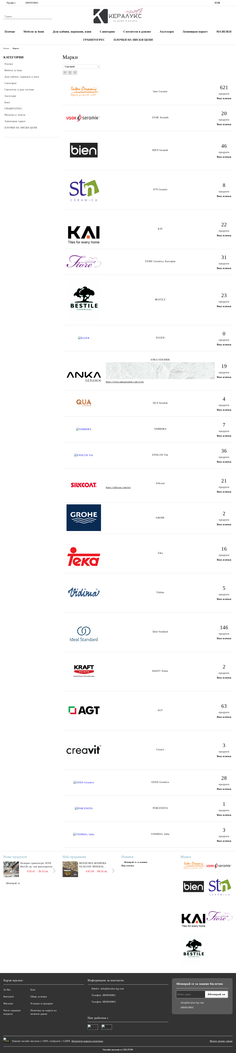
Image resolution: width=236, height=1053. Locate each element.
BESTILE (160, 299)
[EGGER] (83, 338)
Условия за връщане (41, 1003)
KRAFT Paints (160, 671)
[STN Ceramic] (84, 206)
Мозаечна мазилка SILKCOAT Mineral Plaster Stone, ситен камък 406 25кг (94, 865)
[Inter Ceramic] (84, 96)
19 (224, 366)
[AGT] (84, 726)
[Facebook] (225, 3)
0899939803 (109, 1002)
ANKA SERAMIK (160, 359)
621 (224, 87)
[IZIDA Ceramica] (83, 782)
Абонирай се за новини (135, 862)
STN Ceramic (160, 189)
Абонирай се (13, 883)
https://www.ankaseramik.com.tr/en (125, 382)
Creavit (160, 749)
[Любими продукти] (223, 16)
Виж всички (224, 98)
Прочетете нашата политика (87, 1041)
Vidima (160, 592)
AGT (160, 710)
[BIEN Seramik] (84, 166)
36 (224, 451)
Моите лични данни (221, 1041)
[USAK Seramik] (84, 123)
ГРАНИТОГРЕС (94, 39)
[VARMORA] (83, 429)
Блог (33, 989)
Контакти (8, 996)
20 (224, 113)
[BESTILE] (84, 321)
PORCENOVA (160, 808)
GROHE (160, 517)
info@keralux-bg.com (112, 988)
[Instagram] (231, 3)
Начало (6, 48)
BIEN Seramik (160, 150)
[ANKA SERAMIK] (84, 387)
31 (224, 257)
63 (224, 706)
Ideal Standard (160, 631)
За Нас (7, 989)
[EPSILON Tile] (83, 455)
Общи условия (38, 996)
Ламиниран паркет (195, 31)
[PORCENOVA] (84, 808)
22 (224, 224)
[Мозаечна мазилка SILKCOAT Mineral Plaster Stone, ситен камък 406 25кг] (70, 869)
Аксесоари (167, 31)
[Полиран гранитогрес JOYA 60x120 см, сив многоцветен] (11, 869)
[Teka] (84, 569)
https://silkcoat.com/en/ (118, 487)
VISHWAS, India (160, 834)
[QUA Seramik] (84, 406)
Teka (160, 553)
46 (224, 146)
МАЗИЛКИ (224, 31)
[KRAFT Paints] (84, 687)
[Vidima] (84, 609)
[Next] (53, 870)
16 (224, 549)
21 (224, 481)
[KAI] (84, 245)
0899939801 (32, 3)
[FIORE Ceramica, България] (84, 266)
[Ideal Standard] (84, 648)
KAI (160, 228)
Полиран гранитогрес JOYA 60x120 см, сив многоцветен (36, 865)
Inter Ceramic (160, 91)
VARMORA (160, 429)
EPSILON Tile (160, 455)
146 (224, 627)
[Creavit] (84, 766)
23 (224, 295)
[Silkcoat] (83, 499)
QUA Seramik (160, 403)
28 (224, 778)
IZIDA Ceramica (160, 782)
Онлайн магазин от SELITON (118, 1049)
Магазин (8, 1003)
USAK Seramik (160, 117)
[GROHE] (84, 530)
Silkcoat (160, 483)
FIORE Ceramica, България (160, 261)
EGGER (160, 337)
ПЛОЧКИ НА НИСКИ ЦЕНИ (133, 39)
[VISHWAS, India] (83, 834)
